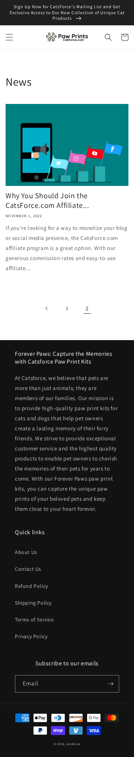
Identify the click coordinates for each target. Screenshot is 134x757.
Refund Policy (31, 586)
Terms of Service (34, 619)
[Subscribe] (110, 684)
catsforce (73, 744)
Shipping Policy (33, 602)
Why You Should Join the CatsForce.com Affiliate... (47, 200)
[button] (9, 37)
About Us (26, 552)
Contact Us (28, 569)
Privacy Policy (31, 636)
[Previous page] (47, 308)
